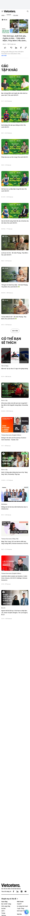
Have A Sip (4, 400)
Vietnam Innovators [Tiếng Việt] (9, 538)
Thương (3, 913)
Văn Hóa (19, 914)
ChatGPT (19, 904)
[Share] (16, 47)
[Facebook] (13, 891)
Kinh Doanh (20, 901)
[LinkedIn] (17, 891)
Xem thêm (3, 55)
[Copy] (25, 47)
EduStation (4, 504)
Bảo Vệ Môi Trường (6, 904)
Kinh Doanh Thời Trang (22, 911)
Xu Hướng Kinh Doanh (22, 906)
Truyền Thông (20, 908)
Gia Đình (3, 908)
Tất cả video (4, 366)
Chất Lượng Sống (5, 906)
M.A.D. (3, 608)
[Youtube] (25, 891)
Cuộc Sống (4, 901)
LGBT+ (3, 911)
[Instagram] (21, 891)
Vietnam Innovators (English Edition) (11, 435)
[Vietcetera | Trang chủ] (10, 11)
